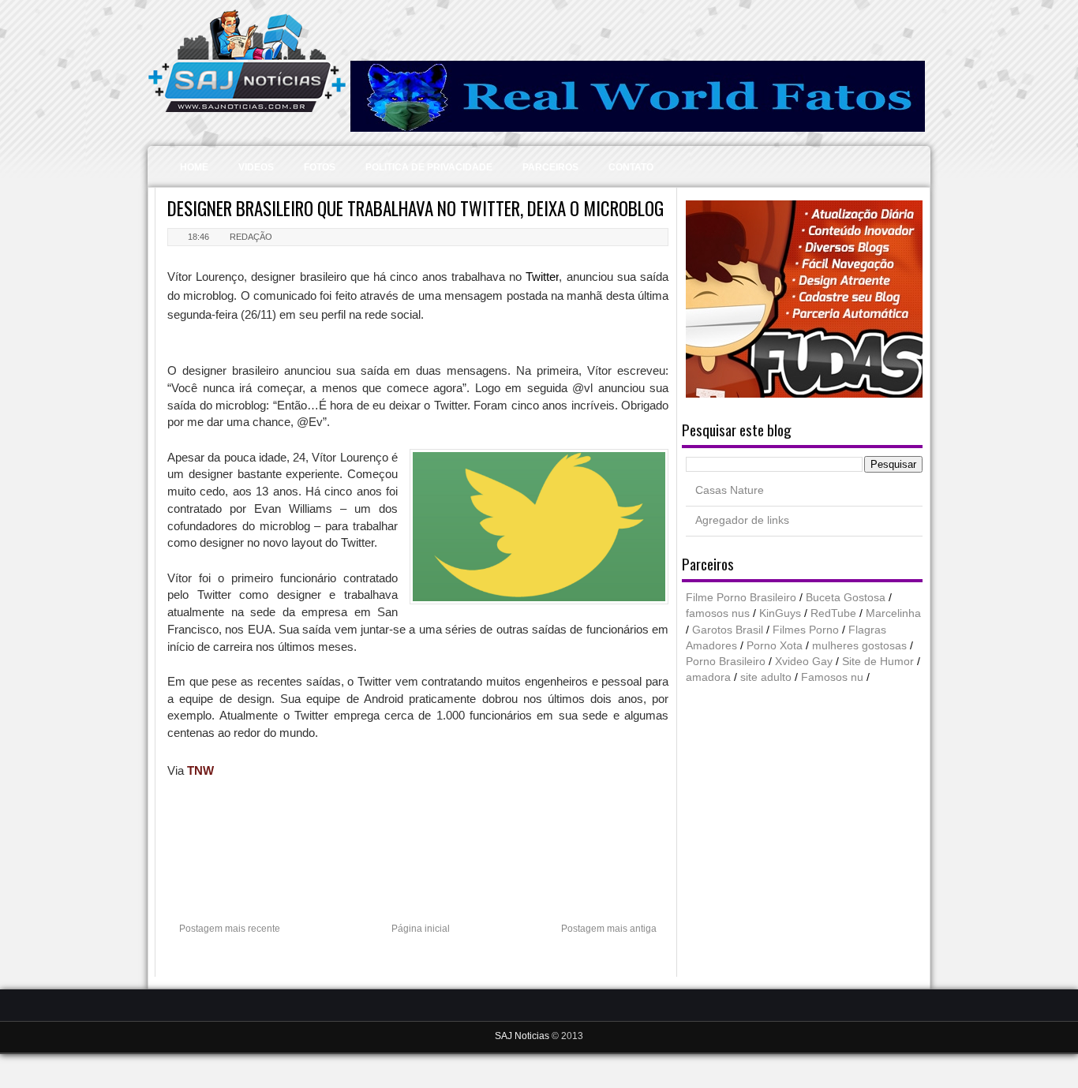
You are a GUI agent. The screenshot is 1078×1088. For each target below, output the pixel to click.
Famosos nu (832, 677)
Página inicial (420, 928)
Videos (256, 167)
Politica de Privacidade (428, 167)
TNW (200, 770)
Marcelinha (893, 613)
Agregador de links (742, 520)
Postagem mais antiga (609, 928)
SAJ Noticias (523, 1035)
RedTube (833, 613)
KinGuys (780, 613)
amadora (708, 677)
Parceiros (550, 167)
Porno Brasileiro (725, 661)
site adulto (766, 677)
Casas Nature (729, 490)
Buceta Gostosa (845, 598)
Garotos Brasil (727, 630)
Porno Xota (775, 646)
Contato (630, 167)
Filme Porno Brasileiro (741, 598)
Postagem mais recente (229, 928)
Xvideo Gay (804, 661)
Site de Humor (878, 661)
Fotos (319, 167)
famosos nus (718, 613)
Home (194, 167)
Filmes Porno (806, 630)
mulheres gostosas (859, 646)
